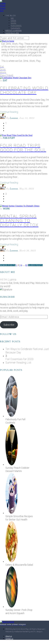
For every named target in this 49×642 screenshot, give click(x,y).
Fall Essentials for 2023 (19, 359)
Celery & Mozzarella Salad (19, 564)
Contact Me (12, 33)
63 (26, 265)
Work (13, 23)
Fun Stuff (15, 28)
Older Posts (35, 265)
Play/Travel (16, 25)
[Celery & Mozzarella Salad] (12, 561)
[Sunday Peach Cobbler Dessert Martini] (12, 464)
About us (8, 636)
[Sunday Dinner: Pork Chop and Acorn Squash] (12, 606)
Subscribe (9, 324)
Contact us (9, 639)
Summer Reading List (18, 362)
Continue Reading (9, 111)
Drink (13, 20)
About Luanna (13, 30)
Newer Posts (8, 265)
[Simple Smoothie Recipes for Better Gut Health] (12, 513)
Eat (12, 18)
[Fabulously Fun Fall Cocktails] (12, 416)
